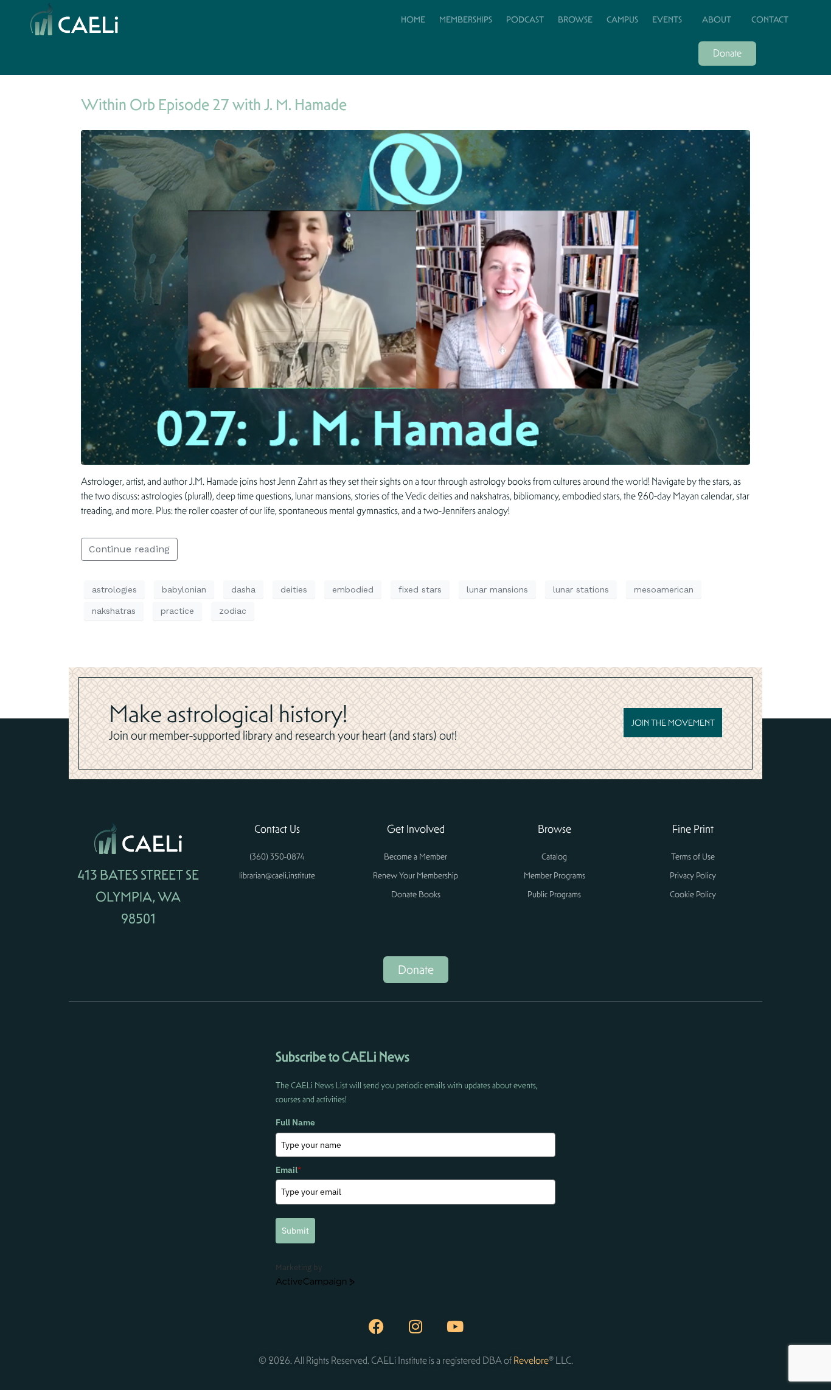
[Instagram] (415, 1326)
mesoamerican (664, 589)
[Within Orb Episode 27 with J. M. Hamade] (415, 296)
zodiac (232, 611)
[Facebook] (376, 1326)
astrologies (114, 589)
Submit (295, 1230)
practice (177, 611)
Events (667, 19)
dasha (243, 589)
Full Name (295, 1122)
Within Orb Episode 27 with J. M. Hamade (214, 104)
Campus (622, 19)
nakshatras (114, 611)
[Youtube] (455, 1326)
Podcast (525, 19)
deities (293, 589)
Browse (575, 19)
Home (413, 19)
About (716, 19)
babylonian (184, 589)
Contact (769, 19)
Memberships (465, 19)
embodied (353, 589)
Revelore (531, 1360)
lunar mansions (497, 589)
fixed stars (420, 589)
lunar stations (581, 589)
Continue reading (129, 549)
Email (288, 1169)
